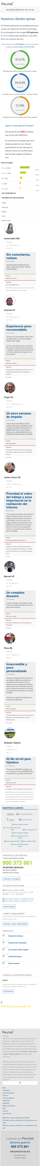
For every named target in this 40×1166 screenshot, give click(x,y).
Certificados (9, 907)
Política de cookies (14, 1054)
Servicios (5, 1095)
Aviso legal (24, 1051)
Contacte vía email (11, 879)
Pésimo (3, 189)
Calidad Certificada (8, 1093)
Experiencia (6, 1101)
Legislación (6, 1103)
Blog (4, 1108)
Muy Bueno (4, 173)
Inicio (4, 1088)
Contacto (5, 1111)
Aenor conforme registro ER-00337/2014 (21, 47)
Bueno (3, 178)
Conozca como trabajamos (15, 924)
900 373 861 (29, 10)
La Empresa (6, 1090)
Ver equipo (8, 991)
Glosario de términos (9, 1106)
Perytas (8, 4)
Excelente (4, 168)
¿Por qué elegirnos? (8, 1098)
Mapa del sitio (7, 1113)
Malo (2, 184)
